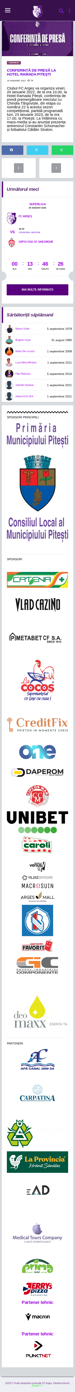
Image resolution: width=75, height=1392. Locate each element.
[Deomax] (37, 1008)
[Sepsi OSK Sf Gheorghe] (11, 242)
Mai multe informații (37, 289)
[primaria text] (37, 435)
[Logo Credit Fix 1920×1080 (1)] (37, 724)
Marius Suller (22, 328)
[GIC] (37, 965)
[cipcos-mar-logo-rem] (37, 796)
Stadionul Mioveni (29, 232)
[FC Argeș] (11, 218)
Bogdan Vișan (23, 340)
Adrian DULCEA (24, 396)
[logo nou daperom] (37, 772)
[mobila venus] (37, 866)
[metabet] (37, 637)
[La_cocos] (37, 679)
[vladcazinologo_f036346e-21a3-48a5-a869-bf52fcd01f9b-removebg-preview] (37, 605)
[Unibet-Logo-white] (37, 822)
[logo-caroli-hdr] (37, 847)
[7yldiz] (37, 877)
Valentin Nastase (24, 385)
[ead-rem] (37, 1191)
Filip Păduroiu (23, 373)
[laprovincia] (37, 1162)
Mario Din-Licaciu (25, 351)
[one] (37, 752)
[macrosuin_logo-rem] (37, 886)
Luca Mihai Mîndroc (26, 362)
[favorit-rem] (37, 945)
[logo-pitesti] (37, 483)
